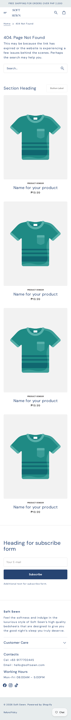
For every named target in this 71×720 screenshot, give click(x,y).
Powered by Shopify (39, 704)
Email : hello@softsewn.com (24, 665)
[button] (8, 13)
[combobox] (31, 68)
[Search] (62, 68)
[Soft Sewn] (16, 12)
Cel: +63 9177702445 (19, 660)
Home (7, 23)
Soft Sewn (19, 704)
